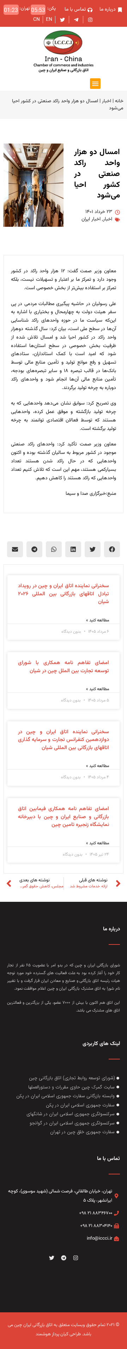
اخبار (106, 101)
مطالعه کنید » (97, 620)
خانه (119, 101)
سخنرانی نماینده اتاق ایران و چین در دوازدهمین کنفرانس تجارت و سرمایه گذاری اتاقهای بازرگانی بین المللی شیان (63, 740)
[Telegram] (63, 1258)
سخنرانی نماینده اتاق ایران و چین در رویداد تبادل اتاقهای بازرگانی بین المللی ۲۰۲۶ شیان (63, 594)
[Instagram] (75, 1258)
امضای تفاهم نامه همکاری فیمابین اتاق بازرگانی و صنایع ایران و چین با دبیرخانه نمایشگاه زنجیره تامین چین (63, 817)
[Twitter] (51, 1258)
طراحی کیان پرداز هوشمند (58, 1334)
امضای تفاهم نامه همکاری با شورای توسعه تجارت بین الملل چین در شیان (63, 667)
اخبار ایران (91, 219)
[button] (95, 83)
